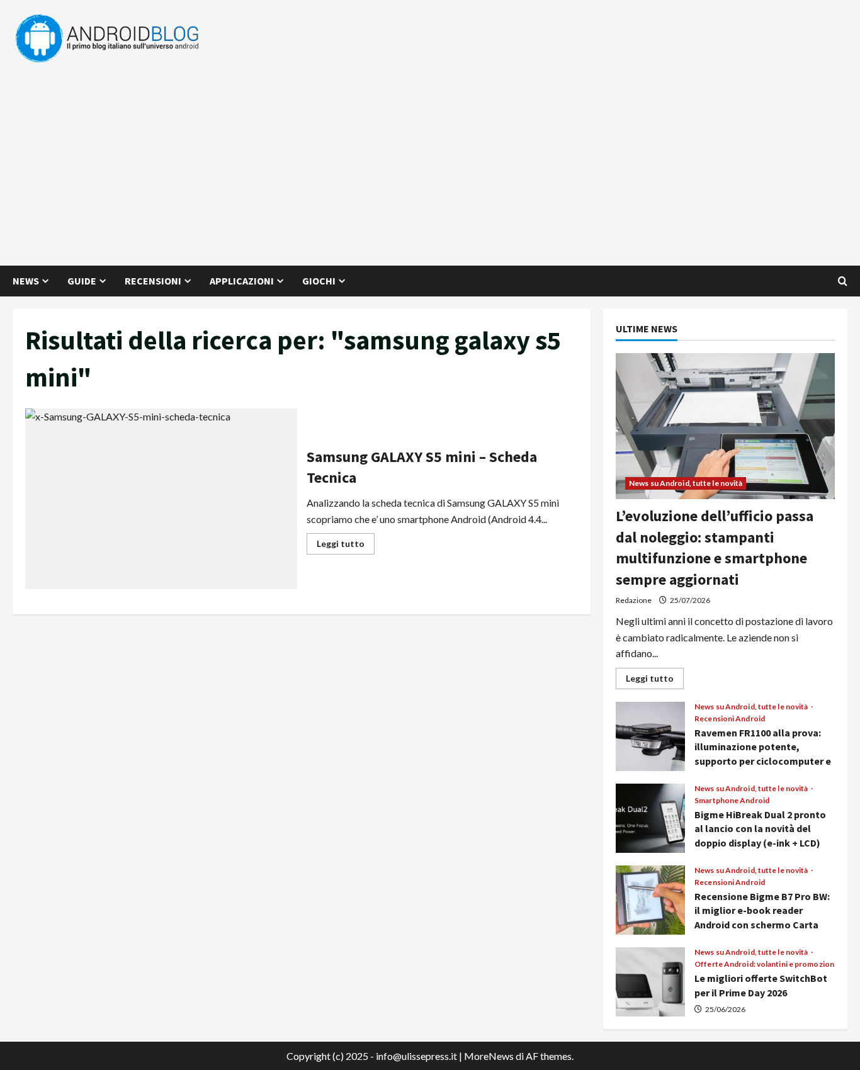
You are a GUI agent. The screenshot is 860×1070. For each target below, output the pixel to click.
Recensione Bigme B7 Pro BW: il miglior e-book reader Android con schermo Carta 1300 (650, 900)
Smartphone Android (731, 800)
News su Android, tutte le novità (685, 483)
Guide (81, 280)
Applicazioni (242, 280)
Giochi (319, 280)
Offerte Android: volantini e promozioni (765, 964)
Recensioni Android (729, 719)
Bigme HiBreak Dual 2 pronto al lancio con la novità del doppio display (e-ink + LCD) (650, 818)
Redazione (634, 600)
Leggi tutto (346, 546)
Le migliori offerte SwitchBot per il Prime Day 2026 (650, 981)
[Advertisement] (427, 158)
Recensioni (153, 280)
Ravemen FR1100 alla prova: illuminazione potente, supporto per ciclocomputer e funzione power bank (650, 736)
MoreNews (489, 1056)
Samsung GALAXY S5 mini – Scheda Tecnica (161, 499)
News (26, 280)
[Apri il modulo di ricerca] (842, 281)
